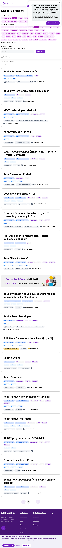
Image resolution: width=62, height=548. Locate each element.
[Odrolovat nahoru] (3, 528)
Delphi (41, 36)
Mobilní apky (23, 30)
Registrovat (36, 521)
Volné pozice (23, 529)
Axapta (25, 39)
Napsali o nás (23, 517)
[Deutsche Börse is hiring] (31, 281)
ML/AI (36, 39)
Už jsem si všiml (52, 23)
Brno (21, 48)
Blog (21, 525)
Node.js (56, 27)
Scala (8, 36)
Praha (18, 48)
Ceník (21, 521)
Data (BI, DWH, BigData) (9, 33)
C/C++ (52, 33)
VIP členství (36, 517)
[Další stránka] (38, 502)
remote (25, 48)
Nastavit (18, 545)
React (36, 27)
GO (3, 36)
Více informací (6, 542)
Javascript (29, 27)
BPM (32, 33)
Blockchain (43, 39)
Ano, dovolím (8, 545)
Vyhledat (40, 51)
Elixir (19, 36)
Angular (43, 27)
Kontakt (22, 532)
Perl (10, 39)
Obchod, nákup (24, 21)
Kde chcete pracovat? (7, 46)
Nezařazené (52, 39)
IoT (31, 39)
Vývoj (15, 18)
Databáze (38, 33)
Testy (20, 18)
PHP (23, 27)
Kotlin (31, 30)
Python (46, 33)
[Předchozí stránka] (23, 502)
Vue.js (49, 27)
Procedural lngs (50, 36)
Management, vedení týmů (10, 21)
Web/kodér (14, 30)
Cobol (15, 39)
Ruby (58, 33)
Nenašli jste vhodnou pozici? (8, 42)
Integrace (25, 33)
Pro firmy (35, 525)
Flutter (42, 30)
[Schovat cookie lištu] (60, 536)
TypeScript (5, 30)
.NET (17, 27)
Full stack (5, 27)
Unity (29, 36)
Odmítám (26, 545)
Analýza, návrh (7, 18)
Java (12, 27)
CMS (35, 36)
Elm (24, 36)
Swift (36, 30)
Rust (14, 36)
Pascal (4, 39)
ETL (19, 33)
